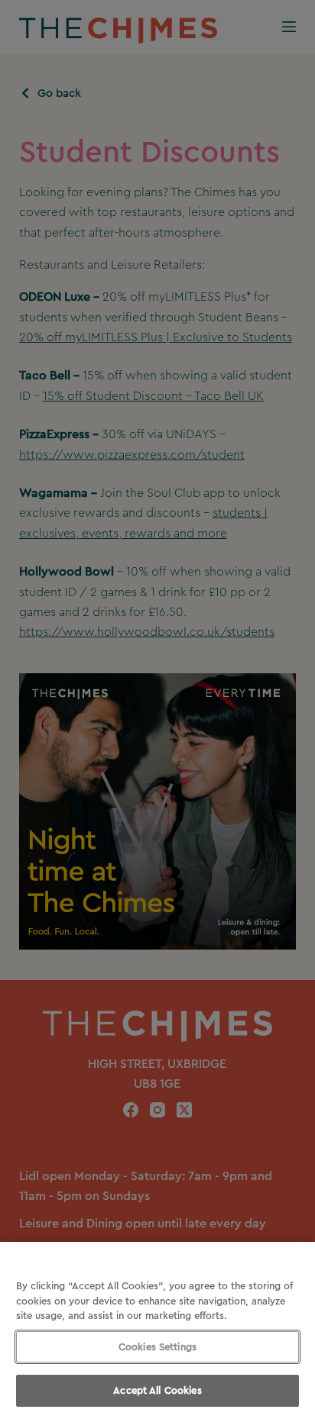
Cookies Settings (157, 1347)
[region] (157, 1330)
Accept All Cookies (157, 1390)
